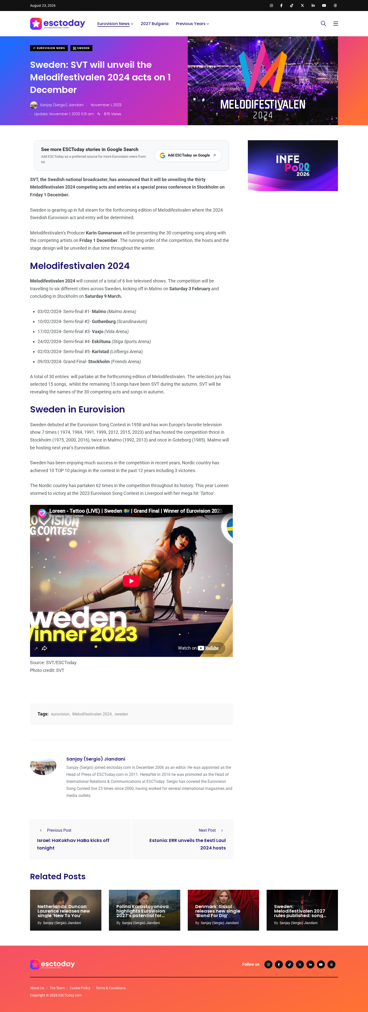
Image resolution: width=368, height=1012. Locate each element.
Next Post (207, 830)
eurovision (60, 714)
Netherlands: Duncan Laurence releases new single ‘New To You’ (64, 911)
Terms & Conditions (111, 988)
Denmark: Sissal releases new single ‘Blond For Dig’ (217, 911)
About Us (37, 988)
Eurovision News (113, 24)
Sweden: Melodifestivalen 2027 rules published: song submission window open (299, 915)
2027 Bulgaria (154, 24)
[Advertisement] (293, 234)
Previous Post (59, 830)
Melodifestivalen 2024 (92, 714)
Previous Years (191, 24)
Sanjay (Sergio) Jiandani (95, 759)
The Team (57, 988)
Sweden (83, 48)
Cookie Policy (80, 988)
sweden (121, 714)
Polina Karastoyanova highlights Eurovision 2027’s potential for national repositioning (142, 913)
